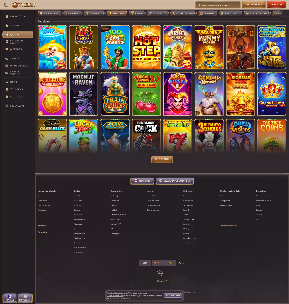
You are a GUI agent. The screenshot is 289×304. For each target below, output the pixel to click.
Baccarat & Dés (115, 224)
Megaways (78, 224)
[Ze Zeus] (115, 141)
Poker (112, 228)
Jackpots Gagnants (153, 200)
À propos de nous (44, 195)
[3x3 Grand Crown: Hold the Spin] (272, 94)
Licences (160, 281)
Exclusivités (78, 214)
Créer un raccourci (44, 205)
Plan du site (42, 210)
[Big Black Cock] (146, 141)
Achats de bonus (79, 219)
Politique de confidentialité (229, 195)
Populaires (77, 205)
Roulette (113, 205)
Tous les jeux (78, 252)
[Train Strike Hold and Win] (115, 94)
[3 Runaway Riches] (209, 141)
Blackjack (113, 210)
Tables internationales (118, 214)
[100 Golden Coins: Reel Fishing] (115, 47)
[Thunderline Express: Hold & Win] (272, 47)
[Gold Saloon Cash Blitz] (52, 141)
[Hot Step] (146, 47)
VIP (257, 219)
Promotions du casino (263, 195)
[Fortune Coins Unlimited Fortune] (52, 94)
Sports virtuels (188, 205)
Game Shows (115, 219)
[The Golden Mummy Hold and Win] (209, 47)
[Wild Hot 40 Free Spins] (178, 141)
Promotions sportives (263, 200)
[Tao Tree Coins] (272, 141)
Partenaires (42, 231)
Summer (77, 210)
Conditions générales (228, 225)
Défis (258, 205)
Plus (180, 263)
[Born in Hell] (240, 47)
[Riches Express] (178, 47)
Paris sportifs (188, 195)
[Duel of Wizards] (240, 141)
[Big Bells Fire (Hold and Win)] (240, 94)
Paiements (42, 225)
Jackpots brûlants (153, 195)
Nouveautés (78, 200)
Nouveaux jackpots (153, 205)
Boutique (259, 210)
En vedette (77, 195)
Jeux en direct (78, 228)
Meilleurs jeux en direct (118, 195)
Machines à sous (79, 238)
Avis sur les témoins (226, 205)
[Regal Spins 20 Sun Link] (146, 94)
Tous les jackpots (80, 247)
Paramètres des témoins (120, 298)
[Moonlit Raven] (83, 94)
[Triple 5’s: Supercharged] (83, 47)
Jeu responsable (225, 200)
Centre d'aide (42, 200)
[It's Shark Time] (52, 47)
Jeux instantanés (79, 233)
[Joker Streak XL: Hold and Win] (178, 94)
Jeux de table (78, 242)
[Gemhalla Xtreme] (209, 94)
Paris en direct (188, 200)
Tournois (259, 214)
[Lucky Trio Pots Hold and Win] (83, 141)
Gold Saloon (114, 200)
